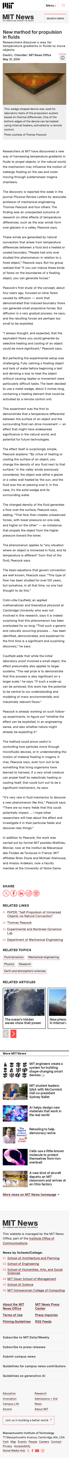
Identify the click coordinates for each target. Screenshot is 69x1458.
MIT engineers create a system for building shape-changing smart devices (46, 1069)
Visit (6, 1441)
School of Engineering (23, 1264)
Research (25, 964)
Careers (44, 1441)
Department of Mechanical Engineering (35, 940)
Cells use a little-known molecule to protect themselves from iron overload (46, 1156)
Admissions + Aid (46, 1398)
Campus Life (11, 1404)
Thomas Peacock (19, 922)
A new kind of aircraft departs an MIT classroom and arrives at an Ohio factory (47, 1178)
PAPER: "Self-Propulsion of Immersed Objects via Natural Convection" (34, 914)
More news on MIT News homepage (29, 1194)
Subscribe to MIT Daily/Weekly (26, 1337)
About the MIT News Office (13, 1306)
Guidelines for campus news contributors (34, 1366)
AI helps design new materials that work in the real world (45, 1111)
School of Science (20, 1284)
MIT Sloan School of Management (31, 1279)
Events (22, 1441)
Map (13, 1441)
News (38, 1404)
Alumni (7, 1409)
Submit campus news (19, 1356)
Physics (9, 964)
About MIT (41, 1409)
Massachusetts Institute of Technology (28, 1433)
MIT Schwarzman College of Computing (36, 1290)
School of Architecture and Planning (33, 1258)
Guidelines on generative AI (24, 1376)
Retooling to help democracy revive (42, 1131)
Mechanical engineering (43, 957)
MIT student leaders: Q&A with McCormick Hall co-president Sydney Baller (45, 1091)
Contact (56, 1441)
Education (9, 1393)
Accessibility (22, 1446)
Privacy (7, 1446)
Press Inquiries (46, 1315)
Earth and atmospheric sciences (25, 971)
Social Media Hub (14, 1450)
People (33, 1441)
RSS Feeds (43, 1321)
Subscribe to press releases (24, 1347)
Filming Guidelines (17, 1321)
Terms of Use (13, 1315)
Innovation (10, 1398)
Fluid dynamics (14, 957)
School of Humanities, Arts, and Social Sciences (35, 1271)
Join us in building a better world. (27, 1420)
